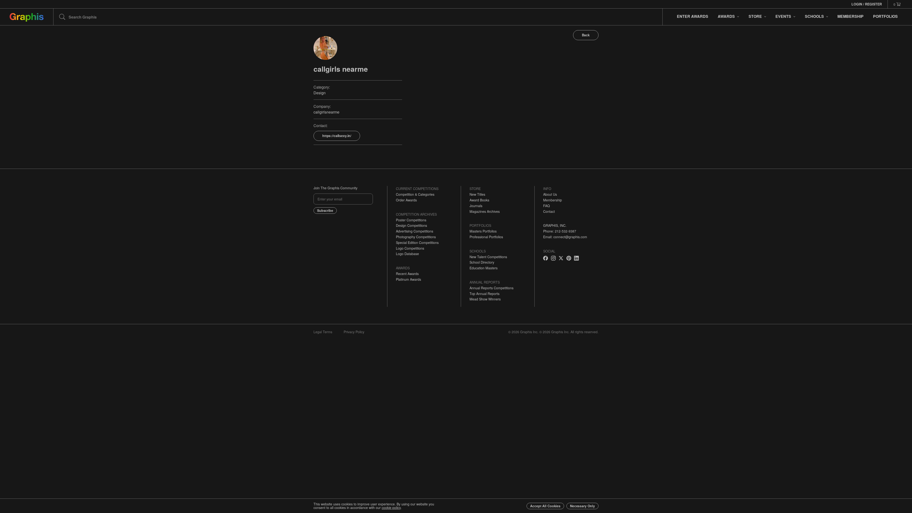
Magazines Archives (485, 211)
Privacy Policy (354, 331)
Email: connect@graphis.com (565, 236)
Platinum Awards (408, 279)
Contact (549, 211)
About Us (550, 194)
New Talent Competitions (488, 256)
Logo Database (407, 253)
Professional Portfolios (486, 236)
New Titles (477, 194)
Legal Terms (323, 331)
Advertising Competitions (414, 231)
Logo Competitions (410, 248)
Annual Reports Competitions (491, 287)
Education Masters (484, 268)
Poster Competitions (411, 220)
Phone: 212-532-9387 (559, 231)
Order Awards (406, 200)
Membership (552, 200)
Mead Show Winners (485, 299)
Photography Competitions (416, 236)
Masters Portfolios (483, 231)
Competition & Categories (415, 194)
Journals (476, 205)
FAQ (546, 205)
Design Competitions (411, 225)
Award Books (479, 200)
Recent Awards (407, 273)
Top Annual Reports (484, 293)
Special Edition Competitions (417, 242)
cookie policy (391, 507)
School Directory (482, 262)
